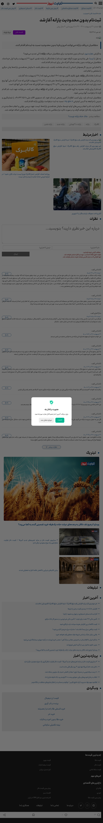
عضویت (59, 420)
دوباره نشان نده (46, 420)
